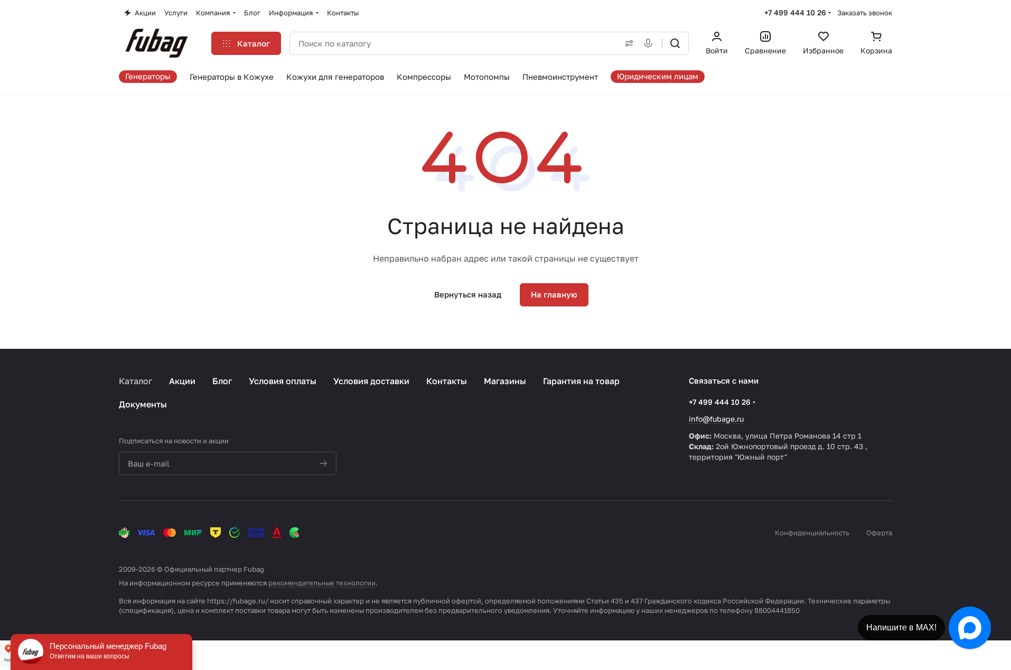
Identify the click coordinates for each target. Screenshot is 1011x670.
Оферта (879, 532)
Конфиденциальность (812, 532)
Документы (143, 404)
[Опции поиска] (627, 43)
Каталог (135, 381)
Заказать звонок (864, 12)
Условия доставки (371, 381)
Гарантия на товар (581, 381)
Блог (222, 381)
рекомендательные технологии (322, 583)
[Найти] (675, 43)
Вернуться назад (467, 294)
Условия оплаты (282, 381)
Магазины (505, 381)
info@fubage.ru (716, 418)
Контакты (446, 381)
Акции (182, 381)
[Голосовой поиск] (650, 43)
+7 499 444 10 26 (795, 12)
